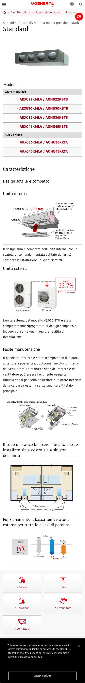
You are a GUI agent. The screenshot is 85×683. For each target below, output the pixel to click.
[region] (42, 661)
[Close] (78, 645)
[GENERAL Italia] (42, 4)
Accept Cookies (42, 675)
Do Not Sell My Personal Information (42, 664)
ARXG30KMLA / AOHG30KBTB (43, 109)
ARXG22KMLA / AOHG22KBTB (44, 100)
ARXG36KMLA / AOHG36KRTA (44, 142)
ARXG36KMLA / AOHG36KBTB (44, 118)
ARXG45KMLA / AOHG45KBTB (44, 127)
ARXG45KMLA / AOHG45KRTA (44, 152)
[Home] (4, 13)
